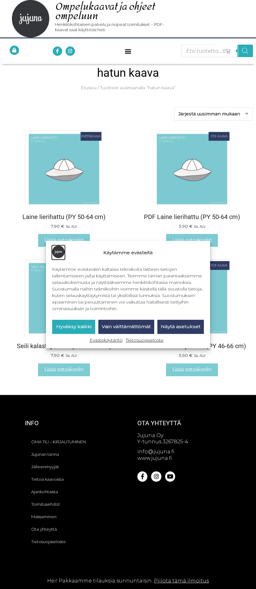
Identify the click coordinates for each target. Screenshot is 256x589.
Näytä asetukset (180, 327)
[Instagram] (70, 51)
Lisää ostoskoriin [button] (64, 240)
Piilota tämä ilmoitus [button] (181, 581)
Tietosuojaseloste (145, 340)
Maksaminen (44, 516)
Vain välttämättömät (126, 327)
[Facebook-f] (57, 51)
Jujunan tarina (45, 454)
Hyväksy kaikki (73, 327)
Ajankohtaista (44, 491)
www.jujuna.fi (154, 458)
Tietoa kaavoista (47, 479)
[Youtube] (170, 476)
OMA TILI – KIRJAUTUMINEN (58, 441)
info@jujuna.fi (155, 452)
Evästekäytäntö (106, 340)
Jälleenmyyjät (45, 466)
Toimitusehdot (45, 504)
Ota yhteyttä (44, 529)
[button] (128, 51)
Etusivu (88, 87)
